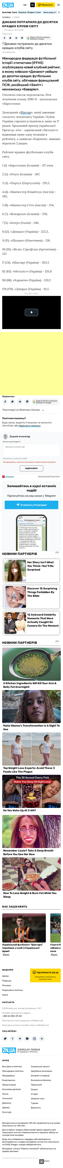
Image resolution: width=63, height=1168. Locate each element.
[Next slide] (58, 12)
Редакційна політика (12, 990)
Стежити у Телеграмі (34, 505)
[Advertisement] (31, 363)
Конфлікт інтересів (40, 1075)
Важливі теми (9, 12)
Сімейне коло (37, 1098)
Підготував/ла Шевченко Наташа (21, 409)
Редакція (6, 980)
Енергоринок (8, 1080)
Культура (6, 1112)
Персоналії (36, 1085)
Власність (36, 1107)
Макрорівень (8, 1075)
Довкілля (6, 1103)
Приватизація (9, 1085)
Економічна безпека (41, 1080)
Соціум (34, 1089)
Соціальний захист (40, 1066)
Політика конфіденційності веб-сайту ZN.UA (20, 1158)
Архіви (5, 976)
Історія (34, 1094)
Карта (5, 995)
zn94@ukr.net (36, 1020)
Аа (32, 5)
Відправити (31, 468)
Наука (5, 1094)
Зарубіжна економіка (41, 1071)
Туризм (34, 1103)
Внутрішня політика (12, 1066)
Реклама (6, 985)
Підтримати (47, 5)
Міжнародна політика (12, 1071)
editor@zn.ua (42, 1025)
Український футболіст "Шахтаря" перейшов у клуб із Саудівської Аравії (22, 948)
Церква (6, 1107)
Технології (7, 1098)
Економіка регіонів (11, 1089)
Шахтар (25, 112)
